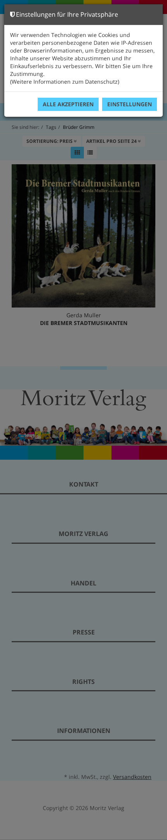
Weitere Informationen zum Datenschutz (65, 81)
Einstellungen (129, 104)
